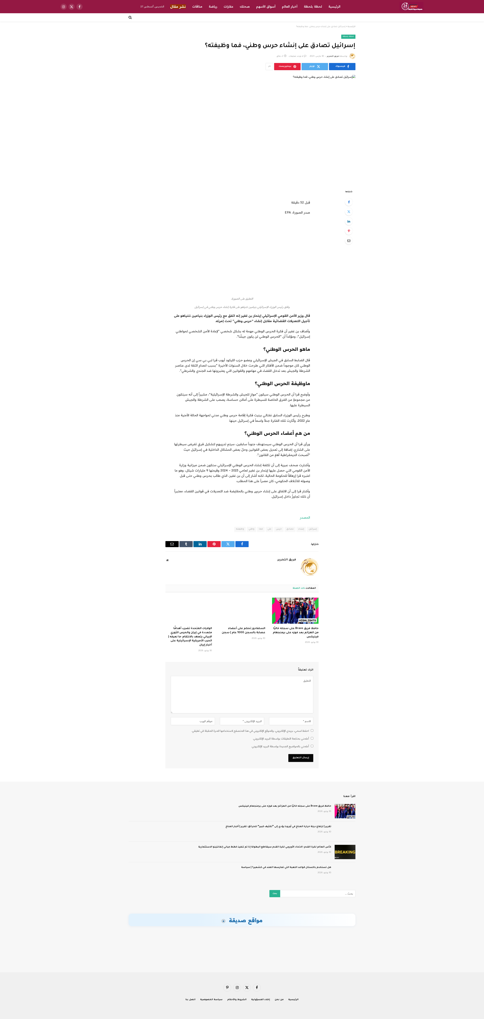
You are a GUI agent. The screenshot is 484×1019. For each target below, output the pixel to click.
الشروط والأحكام (237, 1000)
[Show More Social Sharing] (269, 66)
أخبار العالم (289, 6)
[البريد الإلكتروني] (349, 240)
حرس (279, 529)
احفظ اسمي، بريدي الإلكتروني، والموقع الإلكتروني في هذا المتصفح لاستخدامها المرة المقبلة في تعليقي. (250, 730)
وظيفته (240, 529)
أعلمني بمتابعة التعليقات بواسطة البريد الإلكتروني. (281, 738)
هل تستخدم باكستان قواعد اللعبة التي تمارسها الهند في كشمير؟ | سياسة (286, 867)
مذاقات (197, 6)
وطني (251, 529)
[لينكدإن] (349, 221)
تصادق (290, 529)
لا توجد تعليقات (296, 56)
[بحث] (131, 17)
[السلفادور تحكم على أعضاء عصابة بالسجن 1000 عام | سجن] (242, 611)
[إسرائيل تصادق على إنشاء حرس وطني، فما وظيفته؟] (242, 129)
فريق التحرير (333, 56)
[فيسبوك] (349, 202)
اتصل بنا (190, 1000)
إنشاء (301, 529)
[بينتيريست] (349, 231)
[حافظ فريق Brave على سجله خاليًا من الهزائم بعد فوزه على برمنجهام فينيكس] (295, 611)
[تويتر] (349, 211)
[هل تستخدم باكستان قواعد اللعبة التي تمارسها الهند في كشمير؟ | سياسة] (345, 872)
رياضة (213, 6)
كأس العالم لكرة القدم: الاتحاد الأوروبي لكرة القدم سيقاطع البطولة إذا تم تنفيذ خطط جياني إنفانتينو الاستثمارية (264, 847)
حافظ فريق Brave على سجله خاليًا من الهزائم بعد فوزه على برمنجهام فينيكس (296, 632)
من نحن (279, 1000)
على (269, 529)
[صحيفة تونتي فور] (411, 6)
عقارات (228, 6)
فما (261, 529)
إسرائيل (313, 529)
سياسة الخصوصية (211, 1000)
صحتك (245, 6)
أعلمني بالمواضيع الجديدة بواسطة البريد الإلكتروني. (280, 746)
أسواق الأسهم (265, 6)
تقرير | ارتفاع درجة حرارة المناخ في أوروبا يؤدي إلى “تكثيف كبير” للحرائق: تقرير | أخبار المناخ (278, 826)
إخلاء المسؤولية (260, 1000)
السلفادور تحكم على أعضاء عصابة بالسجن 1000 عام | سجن (243, 630)
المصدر (305, 517)
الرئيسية (334, 6)
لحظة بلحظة (313, 6)
